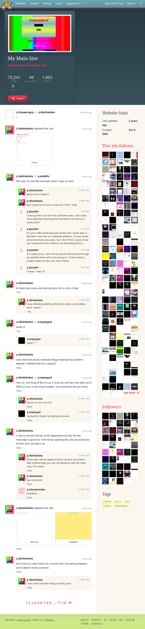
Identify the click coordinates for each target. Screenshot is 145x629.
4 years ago (86, 430)
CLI (105, 620)
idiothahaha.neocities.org (27, 65)
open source (24, 619)
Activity (47, 3)
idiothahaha (47, 112)
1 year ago (84, 211)
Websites (20, 3)
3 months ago (86, 112)
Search (34, 3)
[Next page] (69, 602)
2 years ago (86, 128)
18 (64, 602)
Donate (96, 620)
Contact (97, 623)
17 (59, 602)
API (121, 620)
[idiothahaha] (9, 129)
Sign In (131, 3)
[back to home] (6, 5)
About (85, 620)
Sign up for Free (114, 3)
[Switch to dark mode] (141, 3)
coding (107, 506)
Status (130, 620)
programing (120, 506)
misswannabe (37, 489)
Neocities (10, 619)
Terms (85, 623)
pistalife (44, 176)
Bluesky (50, 619)
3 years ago (86, 354)
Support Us (72, 3)
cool (127, 501)
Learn (59, 3)
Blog (113, 620)
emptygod (45, 322)
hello (118, 501)
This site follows (117, 146)
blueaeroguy (26, 112)
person (107, 501)
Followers (111, 407)
